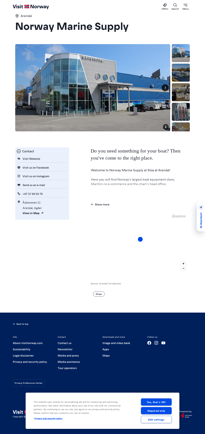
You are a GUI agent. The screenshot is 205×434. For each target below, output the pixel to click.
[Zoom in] (183, 263)
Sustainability (21, 349)
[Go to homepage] (36, 6)
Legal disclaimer (23, 355)
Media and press (68, 355)
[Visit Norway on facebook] (149, 343)
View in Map (31, 213)
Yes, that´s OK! (156, 402)
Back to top (22, 323)
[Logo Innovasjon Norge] (185, 415)
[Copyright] (166, 127)
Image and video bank (116, 343)
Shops (99, 293)
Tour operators (67, 368)
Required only (156, 410)
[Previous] (20, 87)
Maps (106, 355)
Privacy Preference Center (29, 382)
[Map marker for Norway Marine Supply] (140, 239)
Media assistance (69, 361)
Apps (105, 349)
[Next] (165, 87)
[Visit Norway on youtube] (163, 343)
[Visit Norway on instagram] (156, 343)
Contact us (64, 343)
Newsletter (65, 349)
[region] (102, 411)
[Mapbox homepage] (179, 216)
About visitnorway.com (28, 343)
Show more (102, 204)
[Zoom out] (183, 268)
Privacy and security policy (30, 361)
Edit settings (156, 419)
